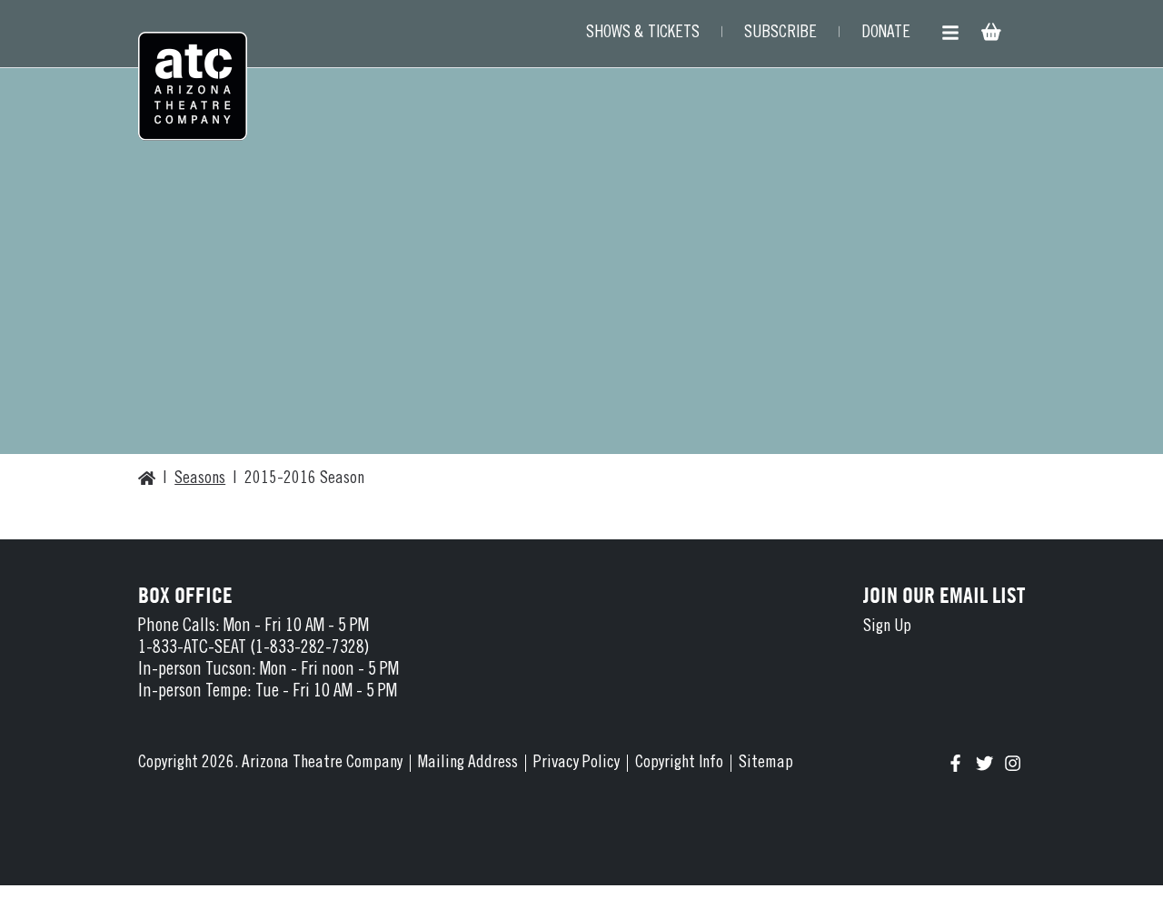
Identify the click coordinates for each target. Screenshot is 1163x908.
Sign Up (887, 627)
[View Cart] (989, 34)
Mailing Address (468, 763)
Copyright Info (679, 763)
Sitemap (766, 763)
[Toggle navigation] (950, 33)
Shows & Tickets (643, 33)
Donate (885, 33)
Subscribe (780, 33)
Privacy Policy (576, 763)
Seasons (199, 479)
